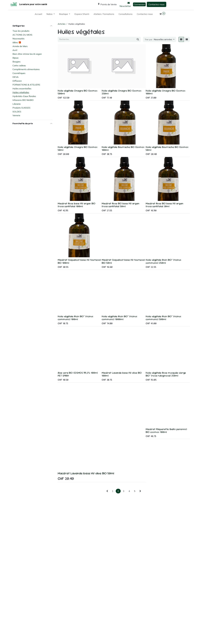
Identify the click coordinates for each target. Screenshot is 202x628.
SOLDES (17, 111)
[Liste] (187, 39)
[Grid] (181, 39)
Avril (15, 50)
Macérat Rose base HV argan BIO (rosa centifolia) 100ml (76, 205)
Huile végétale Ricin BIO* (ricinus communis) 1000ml (119, 318)
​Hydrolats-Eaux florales (24, 96)
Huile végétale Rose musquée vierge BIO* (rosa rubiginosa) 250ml (166, 374)
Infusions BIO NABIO (23, 100)
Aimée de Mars (20, 46)
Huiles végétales (21, 92)
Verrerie (16, 115)
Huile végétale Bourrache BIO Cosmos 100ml (123, 148)
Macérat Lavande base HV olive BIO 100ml (122, 374)
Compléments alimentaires (26, 69)
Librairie (17, 103)
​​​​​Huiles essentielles (22, 88)
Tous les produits (21, 30)
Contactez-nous (156, 4)
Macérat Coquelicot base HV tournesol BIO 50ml (123, 261)
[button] (159, 39)
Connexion (139, 4)
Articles (61, 24)
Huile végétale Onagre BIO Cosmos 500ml (77, 92)
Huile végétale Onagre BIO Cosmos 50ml (77, 148)
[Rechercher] (138, 39)
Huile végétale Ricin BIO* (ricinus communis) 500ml (163, 318)
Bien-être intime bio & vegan (27, 54)
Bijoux (16, 57)
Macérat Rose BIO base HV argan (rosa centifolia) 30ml (164, 205)
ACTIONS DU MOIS (22, 34)
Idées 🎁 (17, 42)
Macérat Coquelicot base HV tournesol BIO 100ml (79, 261)
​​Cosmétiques (19, 73)
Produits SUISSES (21, 107)
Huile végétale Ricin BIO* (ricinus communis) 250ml (163, 261)
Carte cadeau (19, 65)
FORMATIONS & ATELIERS (26, 84)
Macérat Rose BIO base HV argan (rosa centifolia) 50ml (120, 205)
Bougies (16, 61)
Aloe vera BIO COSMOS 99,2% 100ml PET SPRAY (78, 374)
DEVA (16, 77)
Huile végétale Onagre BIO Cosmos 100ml (165, 92)
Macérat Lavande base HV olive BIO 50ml (86, 473)
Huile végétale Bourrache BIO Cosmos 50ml (167, 148)
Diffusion (17, 80)
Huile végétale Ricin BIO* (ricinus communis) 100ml (75, 318)
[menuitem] (38, 14)
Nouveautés (18, 38)
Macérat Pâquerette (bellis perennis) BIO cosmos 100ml (166, 431)
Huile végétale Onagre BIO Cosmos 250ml (121, 92)
